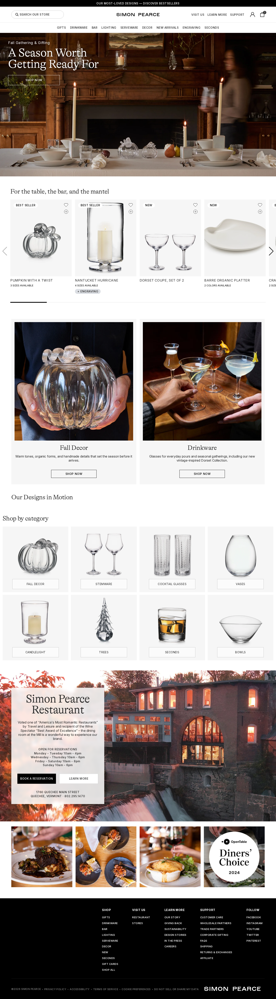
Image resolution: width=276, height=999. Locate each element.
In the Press (173, 941)
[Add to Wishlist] (66, 205)
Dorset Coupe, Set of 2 (162, 280)
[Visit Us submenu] (206, 14)
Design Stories (175, 935)
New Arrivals (168, 27)
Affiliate (206, 958)
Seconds (211, 27)
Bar (95, 27)
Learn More (217, 14)
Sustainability (175, 929)
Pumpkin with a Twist (31, 280)
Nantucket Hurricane (96, 280)
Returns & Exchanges (216, 952)
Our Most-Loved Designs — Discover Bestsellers (137, 3)
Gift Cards (110, 964)
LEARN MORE (78, 778)
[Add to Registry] (66, 211)
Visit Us (197, 14)
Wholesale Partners (215, 923)
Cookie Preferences (136, 989)
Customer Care (211, 917)
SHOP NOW (33, 80)
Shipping (206, 946)
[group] (138, 104)
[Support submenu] (246, 14)
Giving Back (173, 923)
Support (237, 14)
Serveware (129, 27)
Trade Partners (212, 929)
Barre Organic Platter (227, 280)
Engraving (191, 27)
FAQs (203, 941)
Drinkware (79, 27)
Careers (170, 946)
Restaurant (141, 917)
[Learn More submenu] (229, 14)
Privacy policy (55, 989)
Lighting (108, 27)
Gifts (61, 27)
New (105, 952)
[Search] (17, 14)
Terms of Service (105, 989)
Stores (137, 923)
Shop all (108, 970)
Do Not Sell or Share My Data (176, 989)
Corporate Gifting (214, 935)
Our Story (172, 917)
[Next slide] (271, 251)
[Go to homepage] (138, 14)
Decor (147, 27)
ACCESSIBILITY (80, 989)
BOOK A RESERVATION (36, 778)
